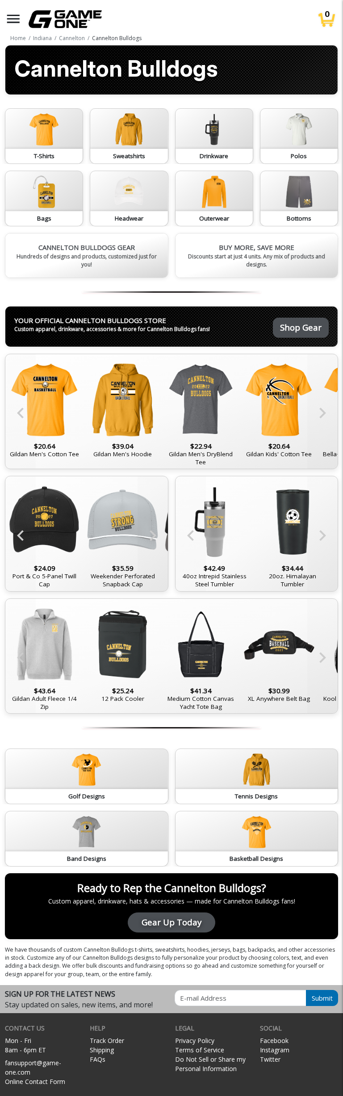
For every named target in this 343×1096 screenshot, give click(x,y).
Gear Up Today (171, 922)
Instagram (274, 1050)
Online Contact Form (35, 1081)
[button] (13, 19)
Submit (322, 998)
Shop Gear (301, 327)
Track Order (107, 1040)
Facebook (274, 1040)
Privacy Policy (194, 1040)
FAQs (97, 1059)
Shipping (102, 1050)
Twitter (270, 1059)
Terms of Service (199, 1050)
